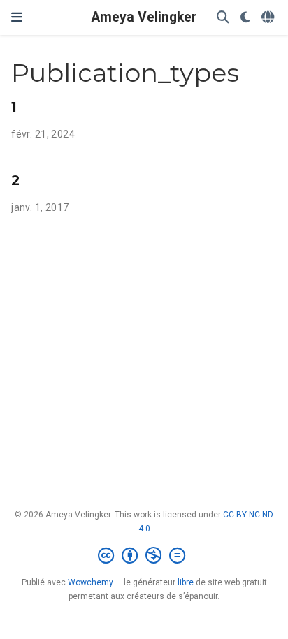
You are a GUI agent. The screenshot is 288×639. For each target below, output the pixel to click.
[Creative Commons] (144, 556)
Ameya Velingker (144, 17)
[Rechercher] (223, 18)
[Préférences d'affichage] (245, 18)
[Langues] (269, 18)
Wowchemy (90, 582)
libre (186, 582)
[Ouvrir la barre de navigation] (16, 17)
